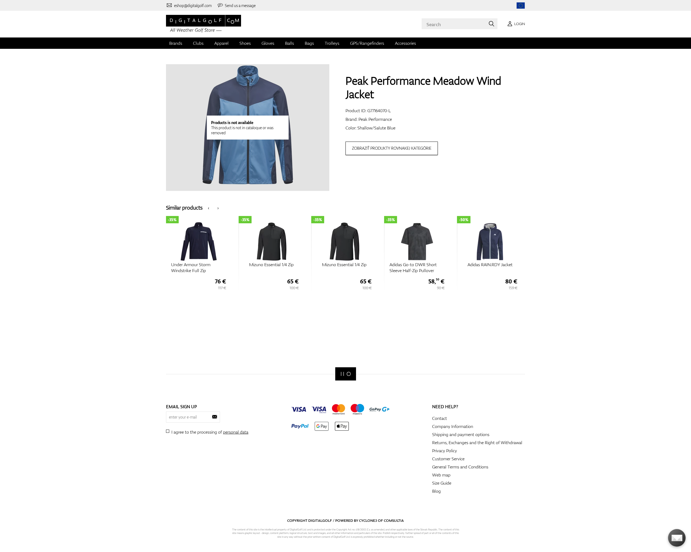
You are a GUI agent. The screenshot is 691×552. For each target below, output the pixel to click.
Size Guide (441, 483)
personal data (235, 432)
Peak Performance (375, 119)
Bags (309, 43)
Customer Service (448, 459)
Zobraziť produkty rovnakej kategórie (391, 148)
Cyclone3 (368, 520)
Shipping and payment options (460, 434)
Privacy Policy (444, 451)
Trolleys (332, 43)
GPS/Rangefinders (367, 43)
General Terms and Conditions (460, 467)
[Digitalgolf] (345, 373)
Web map (441, 475)
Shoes (245, 43)
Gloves (268, 43)
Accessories (405, 43)
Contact (439, 418)
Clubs (198, 43)
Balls (289, 43)
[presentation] (208, 207)
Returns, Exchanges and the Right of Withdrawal (477, 442)
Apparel (221, 43)
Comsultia (394, 520)
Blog (436, 491)
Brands (175, 43)
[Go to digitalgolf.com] (520, 5)
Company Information (452, 426)
